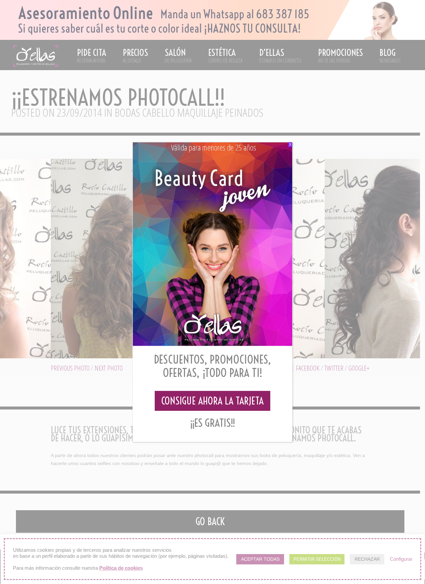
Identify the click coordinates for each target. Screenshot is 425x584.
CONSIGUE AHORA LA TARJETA (212, 401)
